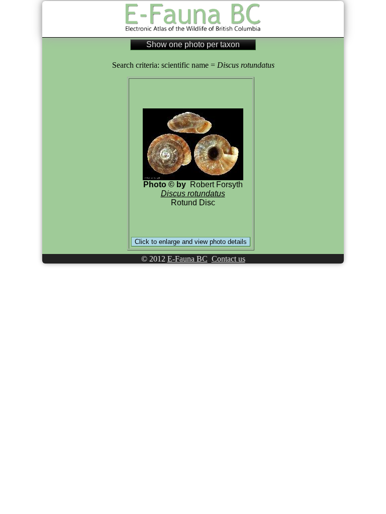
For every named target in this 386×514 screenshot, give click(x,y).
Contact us (228, 258)
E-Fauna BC (187, 258)
